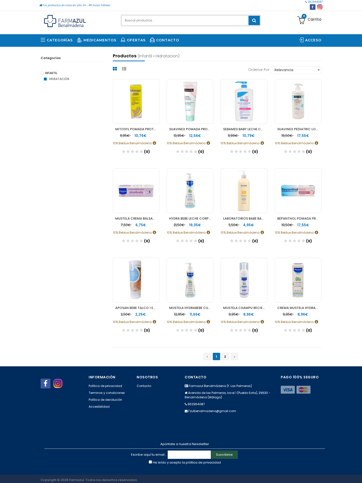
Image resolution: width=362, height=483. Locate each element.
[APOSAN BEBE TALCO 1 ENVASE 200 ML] (136, 280)
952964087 (315, 2)
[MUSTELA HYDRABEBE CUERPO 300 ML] (190, 280)
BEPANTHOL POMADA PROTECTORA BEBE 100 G (299, 218)
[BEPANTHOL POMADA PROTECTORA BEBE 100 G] (298, 191)
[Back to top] (357, 474)
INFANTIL (51, 73)
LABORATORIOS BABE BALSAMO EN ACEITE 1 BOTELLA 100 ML (245, 218)
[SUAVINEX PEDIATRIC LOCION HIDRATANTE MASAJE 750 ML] (298, 101)
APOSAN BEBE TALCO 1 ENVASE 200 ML (137, 308)
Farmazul (76, 480)
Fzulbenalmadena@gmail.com (212, 411)
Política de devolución (105, 400)
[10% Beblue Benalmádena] (155, 143)
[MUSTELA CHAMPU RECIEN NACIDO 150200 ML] (244, 280)
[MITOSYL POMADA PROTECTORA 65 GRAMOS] (136, 101)
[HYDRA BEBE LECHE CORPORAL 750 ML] (190, 191)
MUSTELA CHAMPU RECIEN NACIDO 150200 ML (245, 308)
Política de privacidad (105, 386)
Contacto (144, 386)
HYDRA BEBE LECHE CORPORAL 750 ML (191, 218)
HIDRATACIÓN (58, 79)
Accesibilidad (99, 406)
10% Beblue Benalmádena (132, 143)
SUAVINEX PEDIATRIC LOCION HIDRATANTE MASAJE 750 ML (299, 129)
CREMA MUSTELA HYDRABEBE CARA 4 (299, 308)
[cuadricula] (115, 69)
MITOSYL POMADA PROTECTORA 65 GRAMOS (137, 129)
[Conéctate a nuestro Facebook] (312, 7)
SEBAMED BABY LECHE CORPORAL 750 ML (245, 129)
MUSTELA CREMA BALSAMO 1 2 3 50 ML (137, 218)
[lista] (125, 69)
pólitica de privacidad (203, 462)
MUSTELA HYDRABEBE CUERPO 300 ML (191, 308)
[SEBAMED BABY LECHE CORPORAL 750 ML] (244, 101)
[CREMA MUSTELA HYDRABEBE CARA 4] (298, 280)
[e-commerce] (65, 20)
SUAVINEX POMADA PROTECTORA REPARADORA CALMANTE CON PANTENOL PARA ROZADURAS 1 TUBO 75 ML (191, 129)
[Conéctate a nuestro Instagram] (320, 7)
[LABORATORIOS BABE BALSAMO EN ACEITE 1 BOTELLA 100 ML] (244, 191)
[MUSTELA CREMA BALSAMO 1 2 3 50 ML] (136, 191)
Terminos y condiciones (107, 393)
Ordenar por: (259, 69)
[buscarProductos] (254, 20)
